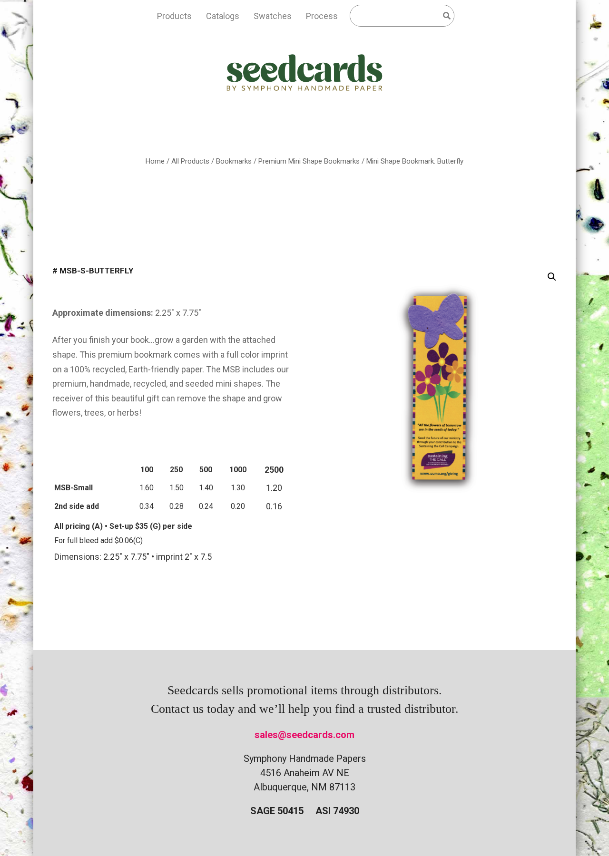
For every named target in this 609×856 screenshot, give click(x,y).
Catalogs (222, 16)
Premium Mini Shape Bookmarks (309, 161)
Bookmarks (234, 161)
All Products (190, 161)
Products (174, 16)
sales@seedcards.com (304, 734)
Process (322, 16)
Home (155, 161)
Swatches (273, 16)
